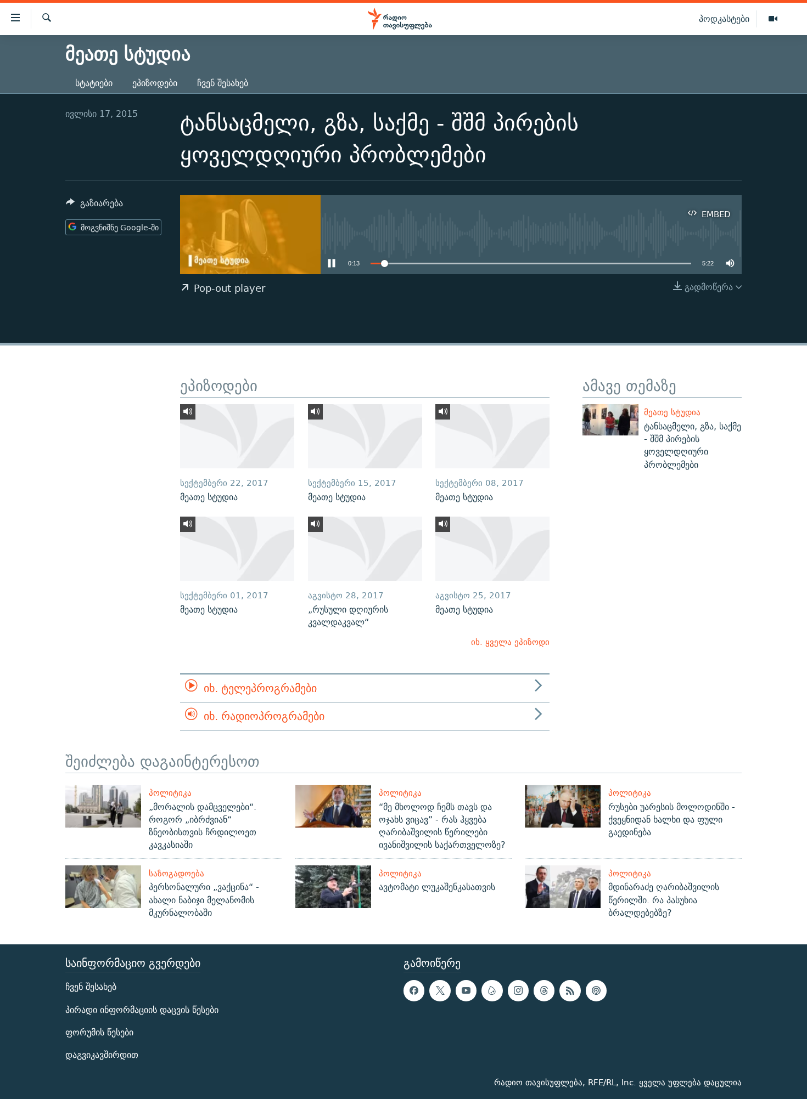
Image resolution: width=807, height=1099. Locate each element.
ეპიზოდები (154, 83)
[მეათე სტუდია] (237, 436)
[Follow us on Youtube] (466, 991)
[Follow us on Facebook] (414, 991)
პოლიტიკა (170, 793)
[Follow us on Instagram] (518, 991)
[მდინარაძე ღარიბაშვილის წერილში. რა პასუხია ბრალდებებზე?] (563, 886)
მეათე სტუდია (672, 412)
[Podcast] (596, 991)
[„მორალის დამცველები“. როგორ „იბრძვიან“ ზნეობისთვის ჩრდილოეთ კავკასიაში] (103, 806)
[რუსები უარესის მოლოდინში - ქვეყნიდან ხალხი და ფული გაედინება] (563, 806)
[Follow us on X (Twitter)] (439, 991)
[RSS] (569, 991)
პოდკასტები (724, 18)
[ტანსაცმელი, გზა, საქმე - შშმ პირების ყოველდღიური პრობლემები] (610, 419)
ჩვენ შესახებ (222, 83)
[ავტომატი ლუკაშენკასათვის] (333, 886)
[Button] (94, 206)
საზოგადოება (176, 873)
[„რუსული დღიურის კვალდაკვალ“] (365, 549)
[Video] (772, 19)
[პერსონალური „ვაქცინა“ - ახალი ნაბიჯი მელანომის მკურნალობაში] (103, 886)
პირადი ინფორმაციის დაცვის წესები (141, 1010)
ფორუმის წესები (99, 1032)
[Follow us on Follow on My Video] (491, 991)
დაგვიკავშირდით (101, 1055)
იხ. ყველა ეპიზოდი (510, 642)
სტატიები (94, 83)
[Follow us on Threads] (544, 991)
